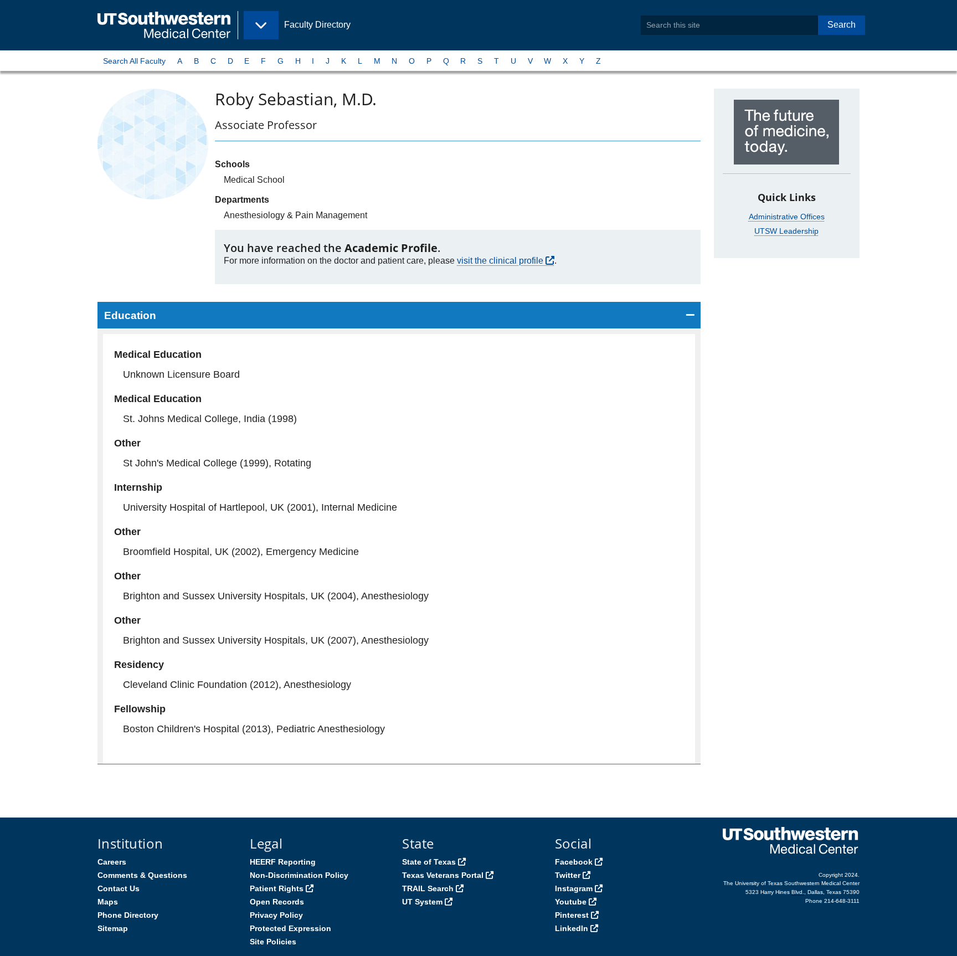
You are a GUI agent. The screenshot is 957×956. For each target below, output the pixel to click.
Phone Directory (127, 915)
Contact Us (118, 888)
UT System (422, 901)
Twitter (567, 875)
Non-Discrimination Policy (299, 875)
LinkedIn (571, 928)
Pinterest (572, 915)
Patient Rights (276, 888)
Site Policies (273, 941)
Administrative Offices (787, 216)
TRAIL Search (428, 888)
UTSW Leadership (786, 231)
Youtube (570, 901)
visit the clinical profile (500, 260)
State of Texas (429, 861)
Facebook (574, 861)
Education (130, 315)
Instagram (574, 888)
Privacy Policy (276, 915)
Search (841, 24)
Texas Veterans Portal (442, 875)
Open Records (277, 901)
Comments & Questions (142, 875)
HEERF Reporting (283, 861)
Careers (111, 861)
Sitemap (112, 928)
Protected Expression (290, 928)
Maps (107, 901)
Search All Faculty (134, 60)
